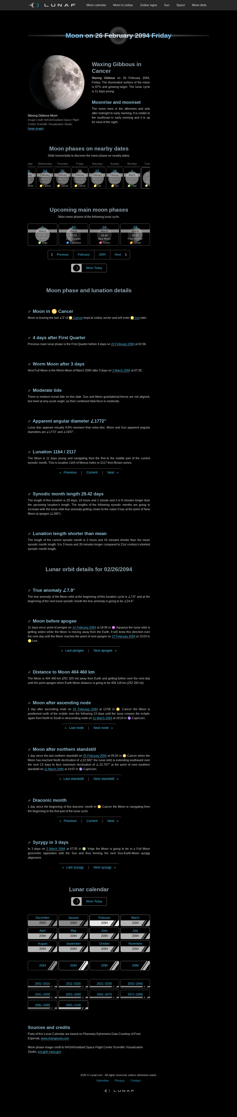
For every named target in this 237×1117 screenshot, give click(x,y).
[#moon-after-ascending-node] (29, 702)
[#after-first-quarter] (29, 337)
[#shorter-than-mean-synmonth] (29, 533)
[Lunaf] (53, 5)
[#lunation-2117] (29, 451)
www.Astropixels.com (55, 1038)
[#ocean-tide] (29, 390)
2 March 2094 (121, 370)
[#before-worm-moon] (29, 363)
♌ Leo (135, 317)
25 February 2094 (85, 709)
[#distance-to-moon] (29, 671)
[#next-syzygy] (29, 842)
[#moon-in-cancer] (29, 311)
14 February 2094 (84, 627)
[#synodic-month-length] (29, 493)
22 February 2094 (122, 344)
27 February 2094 (124, 636)
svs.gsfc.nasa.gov (49, 1051)
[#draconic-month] (29, 800)
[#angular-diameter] (29, 420)
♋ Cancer (76, 317)
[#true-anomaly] (29, 590)
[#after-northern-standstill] (29, 749)
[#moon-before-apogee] (29, 620)
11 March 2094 (102, 718)
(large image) (36, 128)
